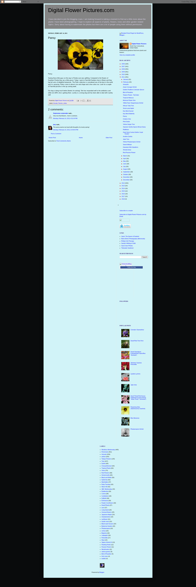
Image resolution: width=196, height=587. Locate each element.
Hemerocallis (106, 475)
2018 (123, 199)
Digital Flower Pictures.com (81, 10)
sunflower (105, 519)
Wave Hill (104, 487)
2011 (123, 77)
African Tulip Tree (128, 106)
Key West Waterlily (128, 113)
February (126, 82)
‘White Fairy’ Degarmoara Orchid (133, 103)
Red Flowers (105, 473)
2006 (123, 64)
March (125, 156)
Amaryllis (126, 84)
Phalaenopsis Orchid (137, 429)
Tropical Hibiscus (128, 98)
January (126, 79)
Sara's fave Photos (127, 246)
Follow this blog (131, 267)
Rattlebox (126, 129)
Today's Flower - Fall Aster (131, 95)
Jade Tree (126, 139)
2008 (123, 69)
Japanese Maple (107, 514)
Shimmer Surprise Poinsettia (136, 363)
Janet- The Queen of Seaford (130, 236)
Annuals (55, 103)
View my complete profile (127, 55)
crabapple (105, 535)
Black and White (106, 477)
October (125, 174)
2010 (123, 74)
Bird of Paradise (128, 92)
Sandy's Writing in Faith (128, 243)
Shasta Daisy (127, 150)
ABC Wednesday (107, 489)
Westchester (105, 549)
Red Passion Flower (129, 152)
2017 (123, 196)
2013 (123, 186)
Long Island (105, 510)
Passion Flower (106, 547)
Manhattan (105, 482)
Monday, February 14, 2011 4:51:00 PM (65, 118)
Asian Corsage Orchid (130, 87)
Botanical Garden (107, 526)
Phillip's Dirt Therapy (127, 241)
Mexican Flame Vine (129, 100)
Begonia (104, 533)
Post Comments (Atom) (63, 141)
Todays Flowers (106, 459)
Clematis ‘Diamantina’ (137, 330)
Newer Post (52, 137)
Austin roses (105, 521)
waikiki (104, 558)
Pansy (125, 116)
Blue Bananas (135, 418)
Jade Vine (134, 385)
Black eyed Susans (107, 524)
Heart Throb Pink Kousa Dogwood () (138, 397)
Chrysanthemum (107, 466)
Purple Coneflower (107, 503)
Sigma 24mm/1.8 (107, 542)
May (124, 161)
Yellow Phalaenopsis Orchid (131, 142)
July (124, 166)
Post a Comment (56, 133)
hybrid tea (105, 480)
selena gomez (106, 551)
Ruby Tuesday (106, 484)
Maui (103, 540)
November (126, 177)
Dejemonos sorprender (60, 113)
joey (54, 124)
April (124, 158)
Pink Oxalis (126, 121)
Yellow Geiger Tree (129, 124)
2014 (123, 188)
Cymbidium (105, 496)
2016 (123, 194)
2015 (123, 191)
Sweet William (127, 144)
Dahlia (104, 463)
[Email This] (81, 100)
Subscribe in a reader (126, 210)
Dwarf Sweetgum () (138, 353)
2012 (123, 183)
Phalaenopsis (106, 528)
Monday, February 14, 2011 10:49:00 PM (65, 130)
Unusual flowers (106, 512)
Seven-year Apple (128, 108)
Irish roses (105, 556)
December (126, 180)
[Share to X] (86, 100)
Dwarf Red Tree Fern (137, 341)
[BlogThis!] (83, 100)
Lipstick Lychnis (135, 374)
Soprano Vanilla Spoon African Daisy (134, 127)
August (125, 169)
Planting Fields (106, 545)
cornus (104, 531)
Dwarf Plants (105, 505)
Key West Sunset (128, 111)
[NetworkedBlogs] (126, 266)
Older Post (109, 137)
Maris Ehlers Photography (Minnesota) (133, 239)
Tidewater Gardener (127, 248)
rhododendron (106, 517)
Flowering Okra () (138, 407)
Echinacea (105, 500)
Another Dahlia (127, 136)
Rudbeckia (105, 491)
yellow (65, 103)
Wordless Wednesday (108, 449)
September (126, 172)
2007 (123, 66)
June (125, 164)
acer (103, 507)
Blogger (101, 572)
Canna (104, 493)
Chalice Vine (127, 119)
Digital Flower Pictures (61, 100)
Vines (103, 470)
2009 (123, 72)
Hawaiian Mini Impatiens (130, 147)
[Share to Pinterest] (90, 100)
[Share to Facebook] (88, 100)
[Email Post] (77, 100)
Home (81, 137)
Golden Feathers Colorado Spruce (133, 89)
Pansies (60, 103)
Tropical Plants (106, 468)
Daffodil (104, 498)
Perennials (105, 452)
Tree (103, 461)
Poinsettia (105, 538)
